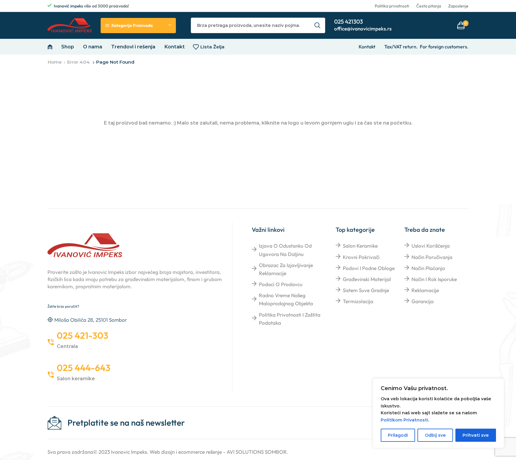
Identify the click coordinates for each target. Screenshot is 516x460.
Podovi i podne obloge (369, 268)
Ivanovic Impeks (129, 452)
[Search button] (317, 25)
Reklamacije (425, 290)
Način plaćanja (428, 268)
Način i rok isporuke (434, 279)
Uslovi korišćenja (430, 246)
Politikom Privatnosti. (405, 420)
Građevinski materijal (367, 279)
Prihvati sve (476, 435)
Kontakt (174, 47)
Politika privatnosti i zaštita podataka (289, 319)
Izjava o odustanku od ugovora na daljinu (285, 250)
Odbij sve (435, 435)
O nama (92, 47)
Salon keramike (360, 246)
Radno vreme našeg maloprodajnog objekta (286, 299)
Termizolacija (358, 301)
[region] (438, 413)
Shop (67, 47)
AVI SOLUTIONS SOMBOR (257, 452)
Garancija (422, 301)
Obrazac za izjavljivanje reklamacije (286, 269)
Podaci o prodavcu (280, 284)
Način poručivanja (431, 257)
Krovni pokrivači (361, 257)
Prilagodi (398, 435)
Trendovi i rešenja (133, 47)
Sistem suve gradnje (366, 290)
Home (55, 62)
